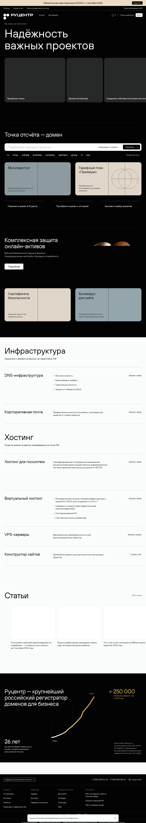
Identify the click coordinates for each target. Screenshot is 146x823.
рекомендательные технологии (56, 818)
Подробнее (137, 3)
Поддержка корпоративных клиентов (18, 780)
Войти (139, 15)
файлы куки (74, 818)
